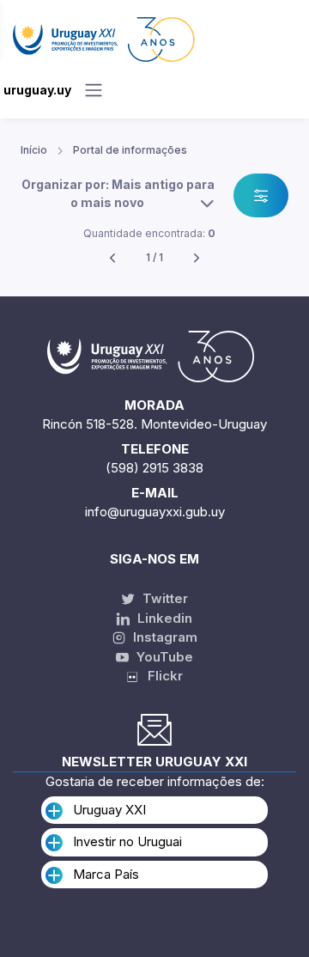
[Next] (196, 258)
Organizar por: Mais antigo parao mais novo (118, 193)
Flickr (160, 675)
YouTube (163, 657)
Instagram (163, 637)
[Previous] (112, 258)
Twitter (163, 598)
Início (34, 149)
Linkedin (163, 618)
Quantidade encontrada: (149, 233)
